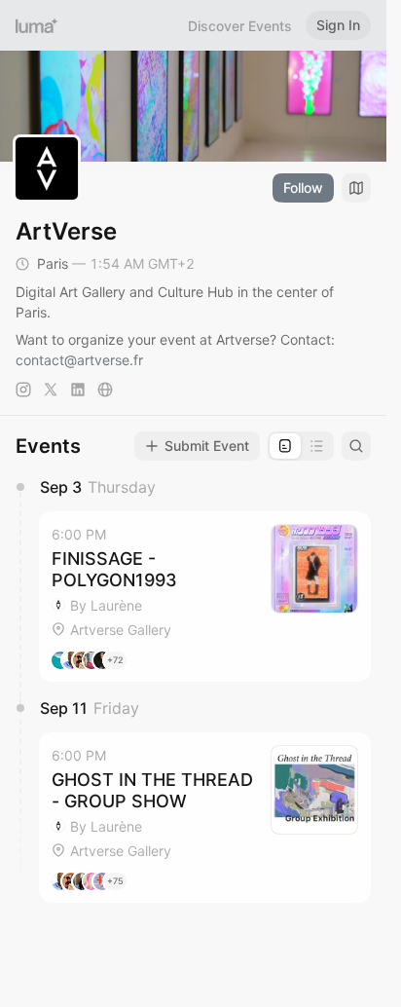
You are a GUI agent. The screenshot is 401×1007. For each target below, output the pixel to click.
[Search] (356, 446)
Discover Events (240, 26)
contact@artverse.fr (79, 360)
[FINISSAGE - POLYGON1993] (205, 596)
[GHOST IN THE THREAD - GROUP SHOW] (205, 817)
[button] (205, 596)
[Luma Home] (37, 25)
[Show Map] (356, 188)
